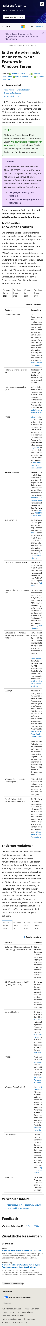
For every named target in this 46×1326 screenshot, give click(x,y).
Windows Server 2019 (24, 76)
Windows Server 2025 (20, 74)
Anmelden (40, 26)
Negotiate (35, 447)
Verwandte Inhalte (11, 96)
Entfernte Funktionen (12, 93)
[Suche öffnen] (32, 26)
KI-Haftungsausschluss (11, 1309)
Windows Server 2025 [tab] (6, 293)
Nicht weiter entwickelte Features (17, 90)
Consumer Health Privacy (12, 1316)
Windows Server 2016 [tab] (38, 293)
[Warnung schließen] (42, 4)
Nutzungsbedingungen (11, 1319)
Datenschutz (27, 1312)
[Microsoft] (23, 26)
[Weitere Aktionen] (42, 45)
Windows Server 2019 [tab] (27, 293)
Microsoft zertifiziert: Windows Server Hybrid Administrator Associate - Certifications (21, 1266)
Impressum (29, 1319)
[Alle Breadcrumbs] (4, 45)
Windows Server (15, 45)
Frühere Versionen (31, 1309)
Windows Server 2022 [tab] (17, 293)
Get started (29, 45)
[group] (23, 573)
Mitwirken (14, 1312)
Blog (4, 1312)
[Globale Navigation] (2, 26)
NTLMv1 (34, 417)
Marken (5, 1322)
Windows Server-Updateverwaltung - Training (21, 1250)
